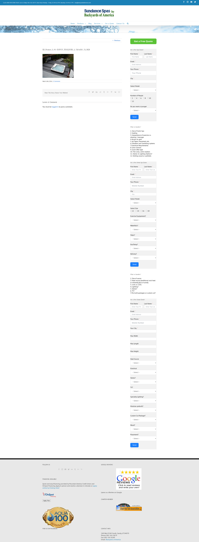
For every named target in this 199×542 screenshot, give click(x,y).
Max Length (134, 344)
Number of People (136, 95)
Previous (117, 40)
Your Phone (134, 69)
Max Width (134, 336)
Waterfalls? (134, 225)
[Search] (128, 23)
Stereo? (133, 378)
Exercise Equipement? (138, 216)
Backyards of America (113, 539)
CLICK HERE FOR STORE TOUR (11, 2)
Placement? (134, 434)
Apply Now (46, 500)
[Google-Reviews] (129, 479)
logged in (55, 107)
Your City (133, 328)
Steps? (132, 235)
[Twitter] (68, 469)
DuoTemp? (134, 244)
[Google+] (78, 469)
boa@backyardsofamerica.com (83, 2)
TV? (131, 387)
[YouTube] (65, 469)
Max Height (134, 351)
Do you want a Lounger (138, 106)
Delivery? (133, 254)
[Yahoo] (81, 469)
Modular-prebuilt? (136, 406)
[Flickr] (72, 469)
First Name (134, 54)
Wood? (132, 425)
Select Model (135, 86)
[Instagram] (62, 469)
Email (132, 61)
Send (134, 117)
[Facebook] (59, 469)
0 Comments (56, 81)
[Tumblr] (75, 469)
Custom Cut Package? (137, 416)
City (131, 78)
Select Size (134, 208)
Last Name (148, 54)
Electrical (133, 368)
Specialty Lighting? (137, 397)
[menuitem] (74, 23)
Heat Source (134, 359)
